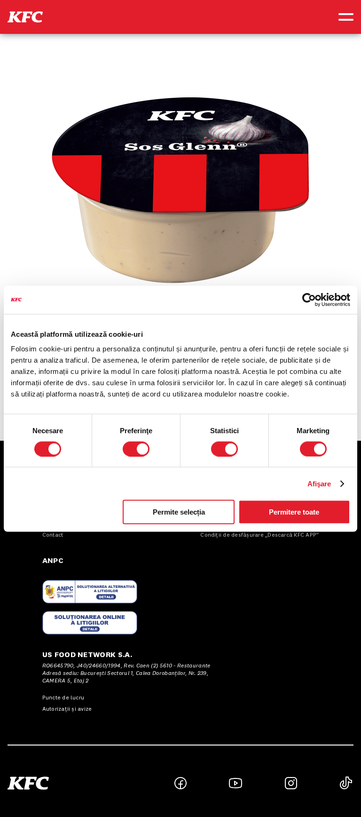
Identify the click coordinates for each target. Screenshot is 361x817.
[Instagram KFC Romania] (290, 783)
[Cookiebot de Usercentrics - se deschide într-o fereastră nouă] (309, 300)
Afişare (319, 483)
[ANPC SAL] (89, 591)
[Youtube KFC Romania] (235, 783)
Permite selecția (179, 512)
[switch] (136, 448)
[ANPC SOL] (89, 623)
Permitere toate (294, 512)
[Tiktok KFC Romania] (345, 783)
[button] (25, 17)
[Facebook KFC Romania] (180, 783)
